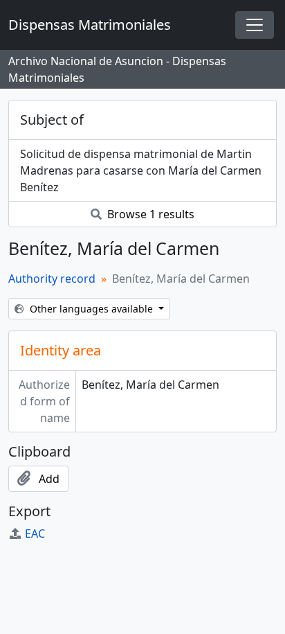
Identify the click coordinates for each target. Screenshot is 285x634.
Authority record (51, 278)
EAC (35, 533)
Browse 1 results (149, 214)
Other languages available (91, 308)
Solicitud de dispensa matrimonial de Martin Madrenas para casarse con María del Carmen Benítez (140, 170)
